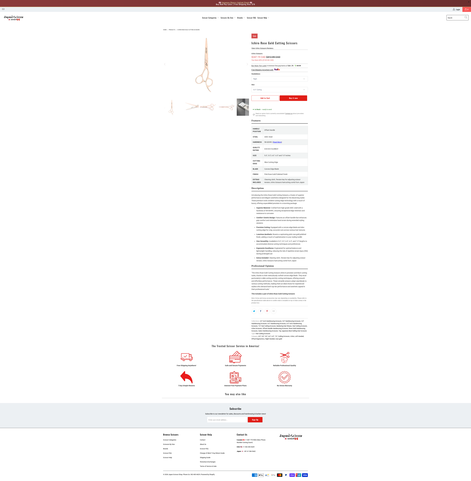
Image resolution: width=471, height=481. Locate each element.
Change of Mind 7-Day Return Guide (212, 453)
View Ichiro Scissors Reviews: (262, 48)
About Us (203, 444)
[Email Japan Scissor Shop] (3, 9)
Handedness (255, 74)
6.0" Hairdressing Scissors (277, 323)
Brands (240, 17)
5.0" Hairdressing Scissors (291, 321)
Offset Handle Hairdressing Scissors (275, 328)
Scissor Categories (209, 17)
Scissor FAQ (251, 17)
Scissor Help (262, 17)
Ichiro (292, 336)
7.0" (276, 336)
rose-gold (278, 339)
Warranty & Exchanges (208, 462)
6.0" (269, 336)
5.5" (266, 336)
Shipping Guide (205, 457)
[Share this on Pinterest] (267, 311)
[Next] (247, 64)
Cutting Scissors (284, 336)
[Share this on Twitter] (254, 311)
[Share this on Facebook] (260, 311)
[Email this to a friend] (273, 311)
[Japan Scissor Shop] (13, 17)
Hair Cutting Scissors (299, 326)
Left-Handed (299, 336)
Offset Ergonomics (258, 339)
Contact (202, 440)
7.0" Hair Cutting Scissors (267, 326)
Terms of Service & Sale (208, 466)
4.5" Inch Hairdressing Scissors (271, 321)
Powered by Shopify (208, 474)
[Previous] (165, 64)
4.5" (259, 336)
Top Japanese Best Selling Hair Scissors (293, 331)
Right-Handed (270, 339)
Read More (277, 142)
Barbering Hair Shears (284, 326)
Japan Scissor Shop (175, 474)
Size (253, 85)
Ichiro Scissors (256, 54)
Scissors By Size (227, 17)
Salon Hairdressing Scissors (268, 331)
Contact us (288, 113)
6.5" (273, 336)
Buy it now (293, 98)
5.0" (263, 336)
